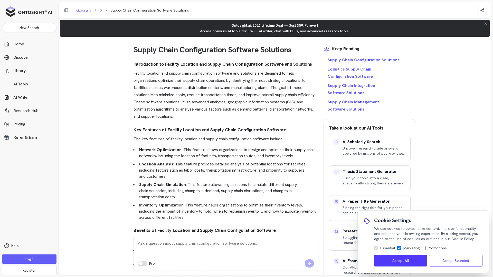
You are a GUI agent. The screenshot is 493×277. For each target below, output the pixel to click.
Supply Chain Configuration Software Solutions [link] (150, 10)
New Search (29, 27)
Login (29, 259)
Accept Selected (455, 260)
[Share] (482, 10)
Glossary (83, 10)
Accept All (400, 260)
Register (29, 270)
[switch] (142, 263)
